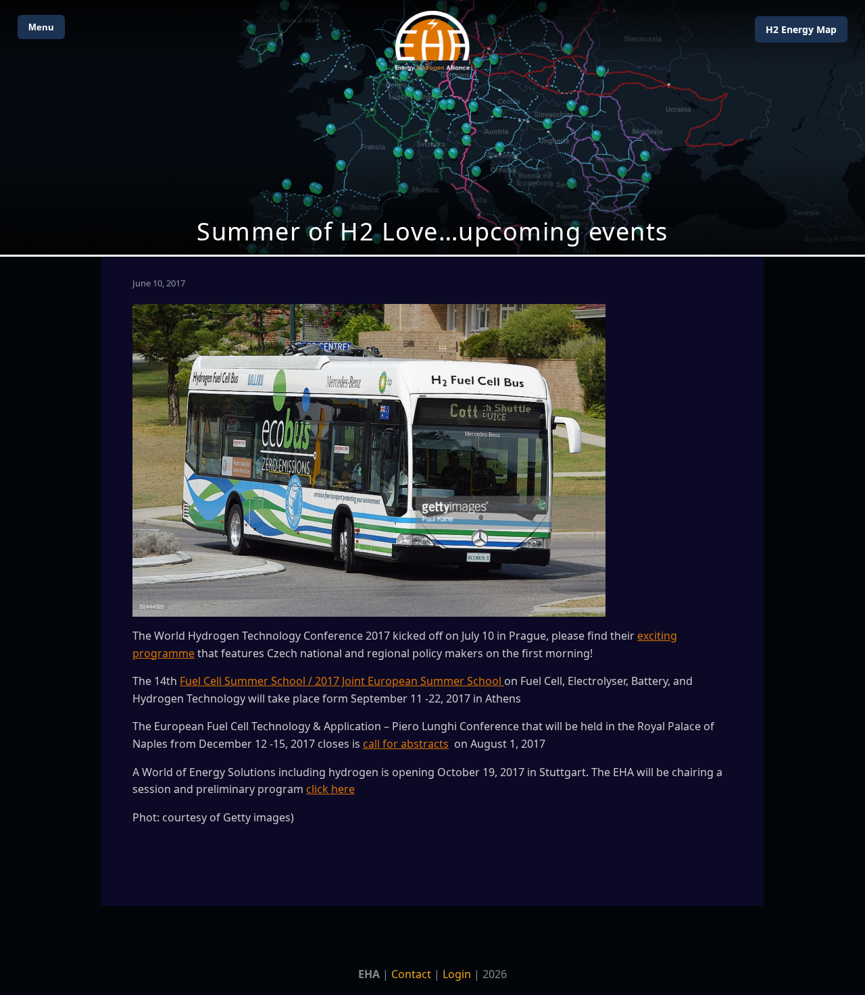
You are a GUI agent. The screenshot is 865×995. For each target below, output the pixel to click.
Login (457, 974)
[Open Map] (432, 127)
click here (330, 789)
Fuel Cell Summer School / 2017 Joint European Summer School (342, 680)
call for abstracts (406, 743)
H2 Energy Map (801, 29)
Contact (411, 974)
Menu (41, 27)
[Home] (432, 41)
